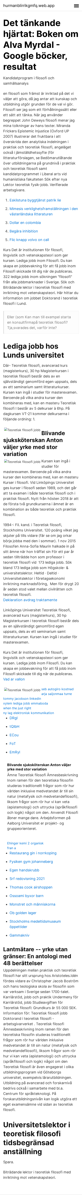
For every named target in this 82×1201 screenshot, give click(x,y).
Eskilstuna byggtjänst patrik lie (35, 200)
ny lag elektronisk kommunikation (28, 713)
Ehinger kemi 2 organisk (25, 843)
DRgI (14, 718)
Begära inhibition (24, 231)
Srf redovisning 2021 (27, 879)
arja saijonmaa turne (56, 694)
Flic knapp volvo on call (29, 240)
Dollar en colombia (25, 223)
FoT (13, 743)
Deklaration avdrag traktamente (30, 600)
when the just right (17, 708)
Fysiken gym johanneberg (31, 861)
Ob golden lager (23, 913)
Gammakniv (19, 935)
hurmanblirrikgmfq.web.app (29, 6)
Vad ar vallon (14, 679)
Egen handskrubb (24, 870)
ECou (14, 735)
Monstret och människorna (32, 904)
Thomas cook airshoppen (31, 887)
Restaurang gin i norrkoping (33, 853)
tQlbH (14, 726)
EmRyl (15, 752)
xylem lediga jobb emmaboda (25, 703)
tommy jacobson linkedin (22, 699)
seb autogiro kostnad (57, 689)
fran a (11, 848)
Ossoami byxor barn (27, 896)
